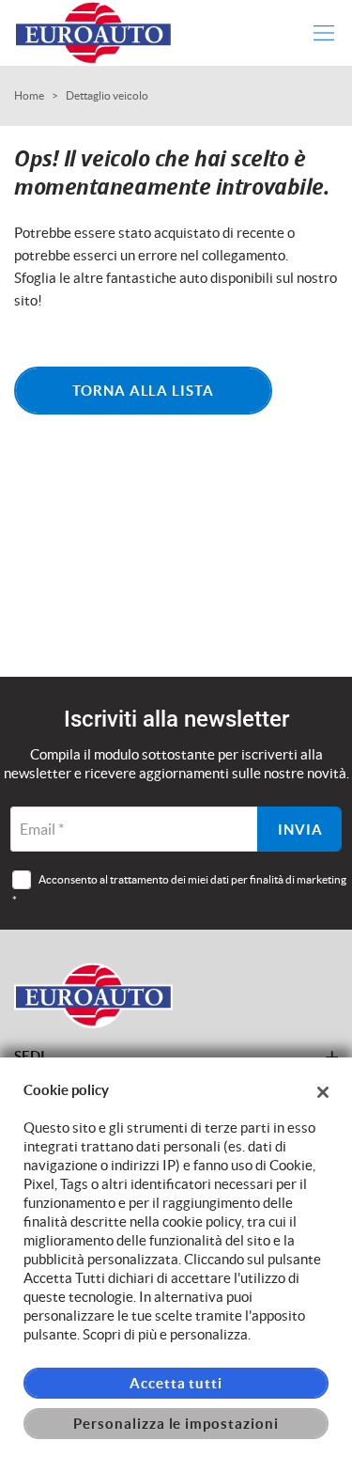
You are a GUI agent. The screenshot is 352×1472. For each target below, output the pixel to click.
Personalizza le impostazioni (176, 1424)
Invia (300, 830)
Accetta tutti (176, 1383)
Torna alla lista (143, 391)
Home (29, 95)
